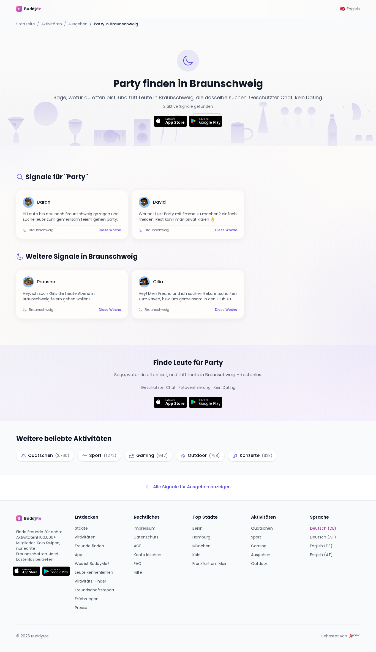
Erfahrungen (87, 599)
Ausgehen (78, 24)
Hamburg (201, 537)
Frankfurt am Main (210, 563)
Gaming (258, 546)
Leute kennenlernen (94, 572)
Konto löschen (147, 554)
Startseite (25, 24)
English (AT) (321, 554)
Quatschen (262, 528)
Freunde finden (89, 546)
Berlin (197, 528)
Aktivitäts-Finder (90, 581)
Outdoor (259, 563)
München (201, 546)
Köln (196, 554)
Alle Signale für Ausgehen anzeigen (192, 487)
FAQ (137, 563)
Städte (81, 528)
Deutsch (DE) (323, 528)
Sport (256, 537)
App (78, 554)
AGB (137, 546)
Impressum (145, 528)
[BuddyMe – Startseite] (32, 8)
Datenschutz (146, 537)
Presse (81, 607)
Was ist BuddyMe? (92, 563)
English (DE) (321, 546)
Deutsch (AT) (323, 537)
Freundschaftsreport (95, 590)
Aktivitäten (51, 24)
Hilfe (138, 572)
